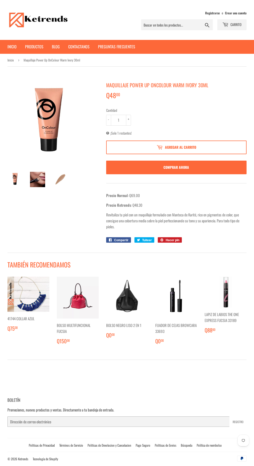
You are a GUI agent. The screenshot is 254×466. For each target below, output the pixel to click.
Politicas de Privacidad (42, 445)
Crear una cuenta (236, 13)
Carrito (236, 24)
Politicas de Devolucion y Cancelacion (109, 445)
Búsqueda (186, 445)
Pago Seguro (143, 445)
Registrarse (212, 13)
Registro (238, 422)
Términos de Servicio (71, 445)
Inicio (12, 47)
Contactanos (79, 47)
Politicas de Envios (165, 445)
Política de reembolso (209, 445)
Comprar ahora (176, 167)
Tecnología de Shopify (45, 458)
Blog (56, 47)
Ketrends (23, 458)
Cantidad (111, 110)
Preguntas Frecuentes (116, 47)
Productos (34, 47)
